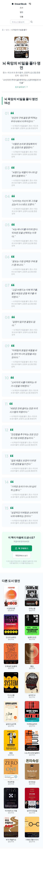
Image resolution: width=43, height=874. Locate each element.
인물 (21, 16)
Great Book (20, 4)
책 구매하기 (23, 548)
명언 (21, 12)
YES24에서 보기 (21, 555)
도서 (21, 7)
